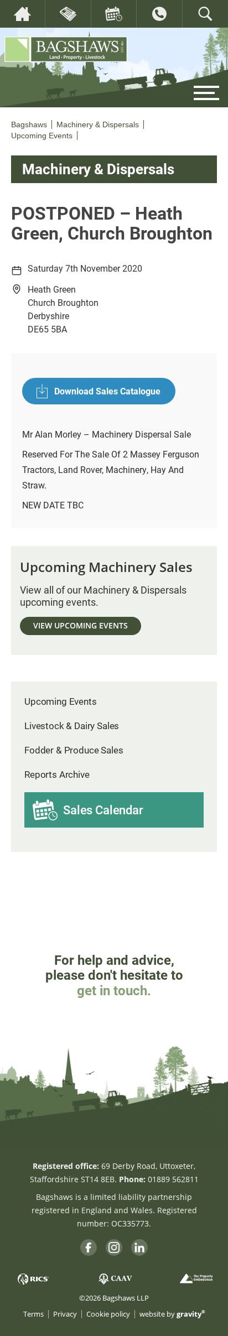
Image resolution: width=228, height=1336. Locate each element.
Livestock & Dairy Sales (71, 725)
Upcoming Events (60, 701)
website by (172, 1314)
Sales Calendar (103, 810)
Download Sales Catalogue (107, 391)
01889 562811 (173, 1179)
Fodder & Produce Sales (73, 750)
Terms (33, 1314)
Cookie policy (108, 1314)
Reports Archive (57, 774)
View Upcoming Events (80, 625)
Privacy (65, 1314)
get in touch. (114, 990)
